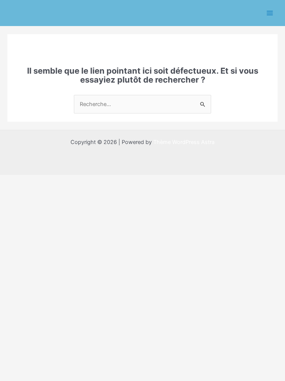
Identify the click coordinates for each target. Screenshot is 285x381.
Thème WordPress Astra (183, 142)
